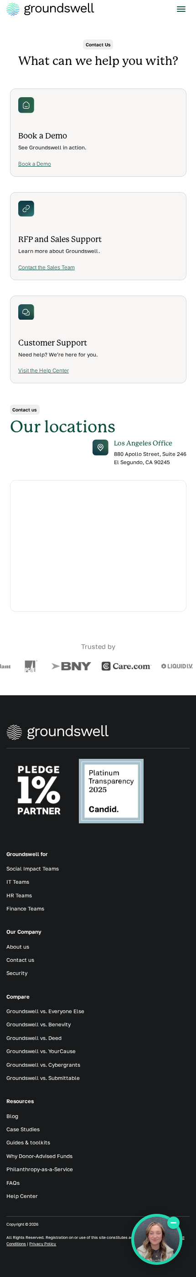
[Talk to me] (156, 1239)
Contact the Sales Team (46, 267)
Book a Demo (34, 164)
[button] (181, 9)
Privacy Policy (42, 1243)
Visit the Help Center (43, 370)
